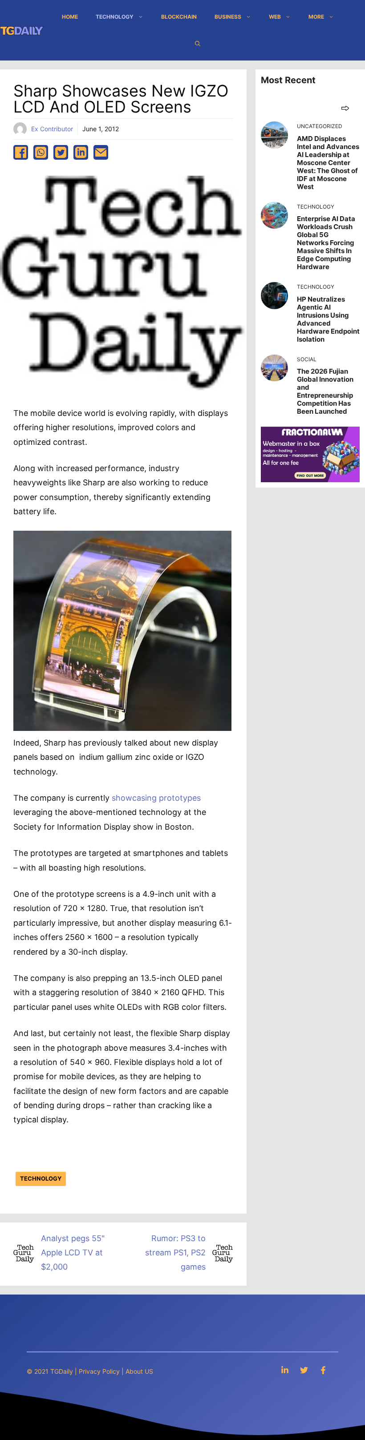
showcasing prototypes (156, 798)
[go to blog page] (345, 108)
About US (139, 1371)
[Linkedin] (285, 1370)
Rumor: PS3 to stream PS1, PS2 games (175, 1253)
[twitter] (60, 152)
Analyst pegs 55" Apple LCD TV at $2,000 (73, 1253)
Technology (115, 16)
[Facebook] (323, 1370)
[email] (100, 152)
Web (275, 16)
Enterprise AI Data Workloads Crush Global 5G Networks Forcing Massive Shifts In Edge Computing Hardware (326, 242)
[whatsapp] (40, 152)
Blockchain (179, 16)
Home (70, 16)
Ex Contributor (52, 129)
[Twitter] (304, 1370)
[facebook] (20, 152)
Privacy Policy (99, 1371)
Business (228, 16)
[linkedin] (80, 152)
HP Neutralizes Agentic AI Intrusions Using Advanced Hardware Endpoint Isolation (328, 319)
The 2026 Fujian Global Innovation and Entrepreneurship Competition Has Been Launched (325, 391)
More (316, 16)
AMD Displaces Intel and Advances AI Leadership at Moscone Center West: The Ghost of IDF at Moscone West (328, 162)
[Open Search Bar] (197, 43)
